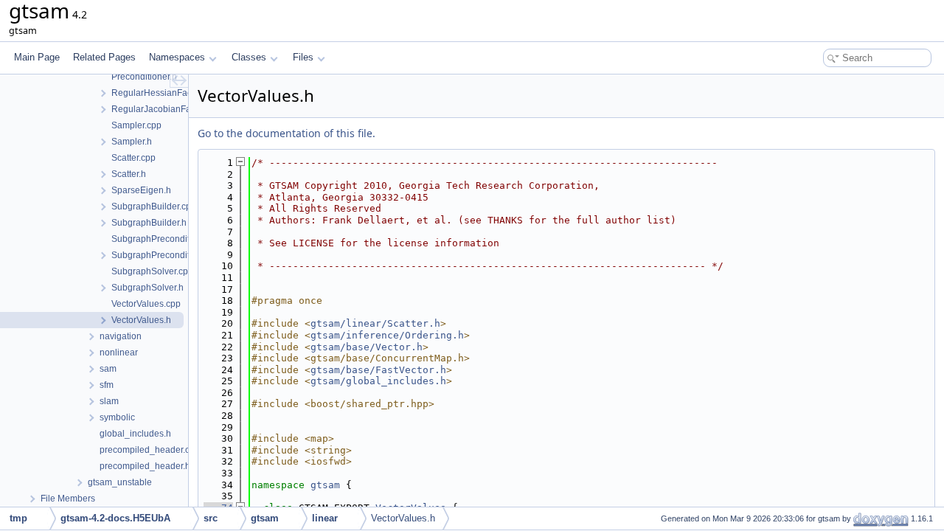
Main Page (37, 57)
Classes (249, 57)
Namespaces (177, 57)
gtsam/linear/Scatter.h (375, 323)
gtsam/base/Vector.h (366, 347)
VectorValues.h (403, 518)
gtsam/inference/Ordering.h (387, 335)
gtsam (325, 484)
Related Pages (104, 57)
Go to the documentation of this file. (286, 133)
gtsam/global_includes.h (378, 380)
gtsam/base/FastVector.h (378, 369)
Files (303, 57)
